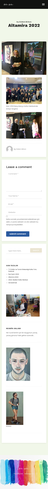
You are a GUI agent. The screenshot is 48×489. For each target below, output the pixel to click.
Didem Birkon (21, 149)
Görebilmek (12, 283)
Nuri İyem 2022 (13, 274)
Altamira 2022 (13, 277)
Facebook (18, 474)
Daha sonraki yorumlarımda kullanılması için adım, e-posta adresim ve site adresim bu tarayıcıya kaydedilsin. (23, 222)
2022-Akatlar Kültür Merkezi (18, 280)
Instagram (29, 474)
